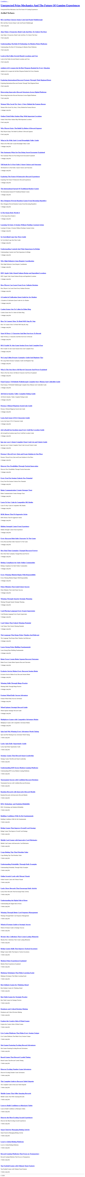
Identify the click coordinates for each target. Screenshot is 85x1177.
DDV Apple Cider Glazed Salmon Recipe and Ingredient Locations (23, 273)
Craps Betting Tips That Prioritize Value (14, 852)
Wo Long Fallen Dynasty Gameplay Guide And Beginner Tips (22, 357)
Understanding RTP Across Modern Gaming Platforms (19, 768)
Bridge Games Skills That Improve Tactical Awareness (19, 949)
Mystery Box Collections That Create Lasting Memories (19, 937)
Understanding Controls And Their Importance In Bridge (20, 249)
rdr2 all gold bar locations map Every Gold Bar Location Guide (22, 430)
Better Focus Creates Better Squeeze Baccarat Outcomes (20, 659)
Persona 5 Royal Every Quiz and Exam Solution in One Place (22, 454)
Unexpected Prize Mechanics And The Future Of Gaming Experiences (40, 5)
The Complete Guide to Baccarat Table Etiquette (17, 1081)
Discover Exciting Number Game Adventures (16, 1069)
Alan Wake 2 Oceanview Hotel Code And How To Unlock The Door (24, 32)
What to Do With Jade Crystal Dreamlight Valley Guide (20, 140)
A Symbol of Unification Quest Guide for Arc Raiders (19, 297)
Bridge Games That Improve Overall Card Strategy (18, 828)
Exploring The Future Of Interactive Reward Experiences (20, 176)
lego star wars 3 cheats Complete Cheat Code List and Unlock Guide (24, 442)
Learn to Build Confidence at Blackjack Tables (16, 1105)
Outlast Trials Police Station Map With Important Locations (21, 116)
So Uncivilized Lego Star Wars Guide (13, 237)
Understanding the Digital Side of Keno (14, 900)
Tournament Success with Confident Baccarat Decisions (19, 780)
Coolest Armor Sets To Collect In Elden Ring (16, 309)
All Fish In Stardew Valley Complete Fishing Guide (18, 394)
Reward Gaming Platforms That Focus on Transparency (20, 1154)
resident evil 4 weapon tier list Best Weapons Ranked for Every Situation (25, 68)
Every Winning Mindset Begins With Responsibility (18, 575)
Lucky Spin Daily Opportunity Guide (13, 743)
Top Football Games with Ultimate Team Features (18, 1166)
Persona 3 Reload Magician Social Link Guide (16, 406)
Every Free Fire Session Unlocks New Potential (16, 478)
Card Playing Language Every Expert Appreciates (18, 611)
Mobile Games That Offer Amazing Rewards (16, 1093)
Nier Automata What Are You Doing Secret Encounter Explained (23, 152)
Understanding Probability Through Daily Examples (19, 864)
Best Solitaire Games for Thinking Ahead (15, 985)
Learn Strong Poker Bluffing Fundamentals (16, 647)
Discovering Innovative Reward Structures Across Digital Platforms (23, 92)
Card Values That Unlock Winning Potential (16, 623)
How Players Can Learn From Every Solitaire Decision (19, 285)
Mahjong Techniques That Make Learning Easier (17, 973)
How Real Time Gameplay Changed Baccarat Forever (19, 550)
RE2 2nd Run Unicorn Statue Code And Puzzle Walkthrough (22, 20)
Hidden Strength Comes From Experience (15, 526)
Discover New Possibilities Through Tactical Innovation (19, 466)
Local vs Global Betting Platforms (12, 1142)
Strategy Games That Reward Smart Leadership (17, 756)
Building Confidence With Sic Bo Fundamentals (17, 816)
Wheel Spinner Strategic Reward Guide (14, 707)
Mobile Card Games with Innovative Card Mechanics (19, 840)
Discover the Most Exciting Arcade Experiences (17, 1117)
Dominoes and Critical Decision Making (14, 1009)
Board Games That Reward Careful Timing (16, 1057)
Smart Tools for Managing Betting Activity (15, 1130)
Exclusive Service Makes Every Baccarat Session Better (19, 671)
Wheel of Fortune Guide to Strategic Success (16, 924)
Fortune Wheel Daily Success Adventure (14, 695)
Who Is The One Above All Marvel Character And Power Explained (24, 369)
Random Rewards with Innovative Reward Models (18, 792)
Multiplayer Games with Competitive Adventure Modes (19, 719)
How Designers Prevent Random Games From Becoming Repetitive (23, 201)
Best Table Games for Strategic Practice (14, 997)
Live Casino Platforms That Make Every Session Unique (20, 1033)
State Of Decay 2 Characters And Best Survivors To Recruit (21, 333)
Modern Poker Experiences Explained (13, 961)
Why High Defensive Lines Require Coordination (17, 261)
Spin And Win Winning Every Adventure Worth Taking (20, 731)
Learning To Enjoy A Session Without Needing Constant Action (22, 225)
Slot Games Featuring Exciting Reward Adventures (18, 1045)
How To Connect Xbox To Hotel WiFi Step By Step (18, 321)
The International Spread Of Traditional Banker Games (20, 189)
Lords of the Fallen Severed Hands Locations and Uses (19, 56)
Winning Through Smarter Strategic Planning (16, 599)
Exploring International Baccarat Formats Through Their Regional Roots (26, 80)
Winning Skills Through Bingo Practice (14, 683)
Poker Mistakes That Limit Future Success (15, 587)
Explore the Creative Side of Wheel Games (15, 1021)
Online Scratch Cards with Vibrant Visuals (15, 876)
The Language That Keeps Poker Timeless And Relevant (20, 635)
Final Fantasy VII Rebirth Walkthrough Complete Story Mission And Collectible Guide (30, 382)
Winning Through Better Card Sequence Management (19, 912)
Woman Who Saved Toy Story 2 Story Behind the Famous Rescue (23, 104)
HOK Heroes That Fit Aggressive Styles (14, 514)
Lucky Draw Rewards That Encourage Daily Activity (19, 888)
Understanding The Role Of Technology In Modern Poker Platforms (24, 44)
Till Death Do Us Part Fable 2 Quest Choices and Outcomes (21, 164)
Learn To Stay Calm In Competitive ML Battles (17, 502)
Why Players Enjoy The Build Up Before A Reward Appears (21, 128)
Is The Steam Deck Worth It (10, 213)
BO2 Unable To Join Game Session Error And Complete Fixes (22, 345)
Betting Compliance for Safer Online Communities (18, 562)
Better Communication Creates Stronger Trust (16, 490)
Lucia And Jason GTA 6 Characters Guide (15, 418)
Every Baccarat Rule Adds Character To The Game (18, 538)
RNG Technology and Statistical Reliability (15, 804)
